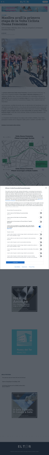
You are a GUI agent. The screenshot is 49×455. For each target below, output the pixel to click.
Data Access (24, 266)
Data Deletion (17, 266)
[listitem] (24, 210)
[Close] (46, 188)
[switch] (40, 213)
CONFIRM (15, 262)
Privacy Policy (32, 266)
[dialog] (24, 227)
